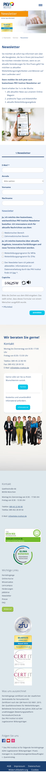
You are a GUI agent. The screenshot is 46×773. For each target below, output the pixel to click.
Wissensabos (7, 582)
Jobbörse (5, 592)
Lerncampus (7, 585)
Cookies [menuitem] (35, 769)
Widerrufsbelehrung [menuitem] (19, 769)
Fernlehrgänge (8, 575)
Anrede (5, 176)
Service (15, 38)
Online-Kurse (7, 578)
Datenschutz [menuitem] (34, 766)
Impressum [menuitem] (20, 766)
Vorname (6, 187)
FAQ (3, 602)
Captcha (6, 277)
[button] (24, 283)
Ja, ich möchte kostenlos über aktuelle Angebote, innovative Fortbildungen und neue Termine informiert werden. (21, 244)
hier (14, 272)
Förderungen (7, 589)
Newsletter (6, 595)
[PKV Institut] (9, 5)
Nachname (7, 198)
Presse (5, 599)
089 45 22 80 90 (16, 506)
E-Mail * (5, 165)
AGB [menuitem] (9, 766)
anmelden (37, 312)
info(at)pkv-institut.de (19, 367)
